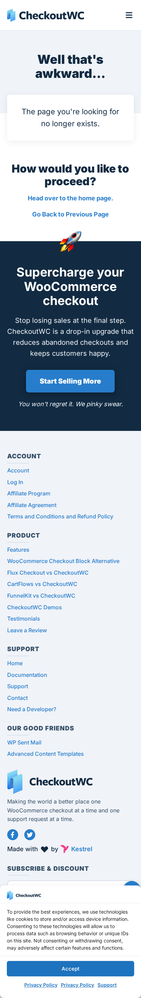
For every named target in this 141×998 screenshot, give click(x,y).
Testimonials (23, 618)
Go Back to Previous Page (70, 214)
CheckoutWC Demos (34, 607)
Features (18, 549)
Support (107, 985)
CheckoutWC (45, 15)
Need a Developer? (31, 709)
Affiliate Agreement (31, 505)
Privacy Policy (40, 985)
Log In (15, 482)
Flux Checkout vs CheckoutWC (48, 572)
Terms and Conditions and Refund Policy (60, 516)
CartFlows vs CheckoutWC (42, 583)
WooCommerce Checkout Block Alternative (63, 560)
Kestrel (81, 849)
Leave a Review (27, 630)
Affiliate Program (28, 493)
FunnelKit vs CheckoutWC (41, 595)
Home (15, 663)
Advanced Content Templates (45, 753)
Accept (70, 968)
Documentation (27, 674)
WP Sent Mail (24, 742)
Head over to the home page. (70, 198)
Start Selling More (70, 381)
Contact (17, 697)
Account (18, 470)
